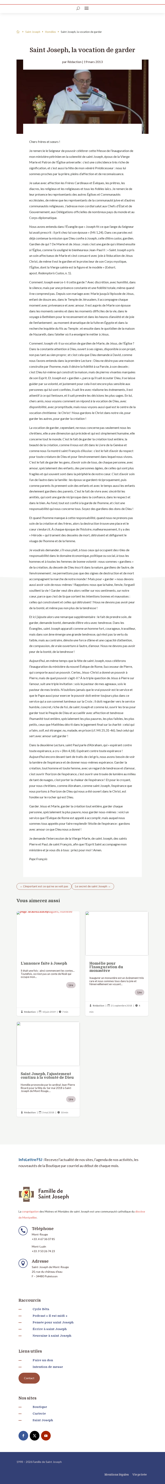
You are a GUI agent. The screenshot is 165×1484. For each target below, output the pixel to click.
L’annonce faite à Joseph (48, 963)
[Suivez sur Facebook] (23, 1436)
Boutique (40, 1407)
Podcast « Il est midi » (50, 1316)
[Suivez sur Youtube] (46, 1436)
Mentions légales (116, 1474)
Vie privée (139, 1474)
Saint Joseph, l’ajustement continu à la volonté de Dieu (48, 1069)
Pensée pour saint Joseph (53, 1322)
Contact (29, 1378)
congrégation (30, 1211)
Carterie (39, 1413)
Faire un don (43, 1360)
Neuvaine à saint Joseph (52, 1335)
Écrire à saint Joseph (50, 1329)
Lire (71, 985)
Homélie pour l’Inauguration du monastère (116, 963)
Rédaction (74, 62)
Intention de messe (48, 1367)
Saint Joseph (43, 1420)
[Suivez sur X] (34, 1436)
